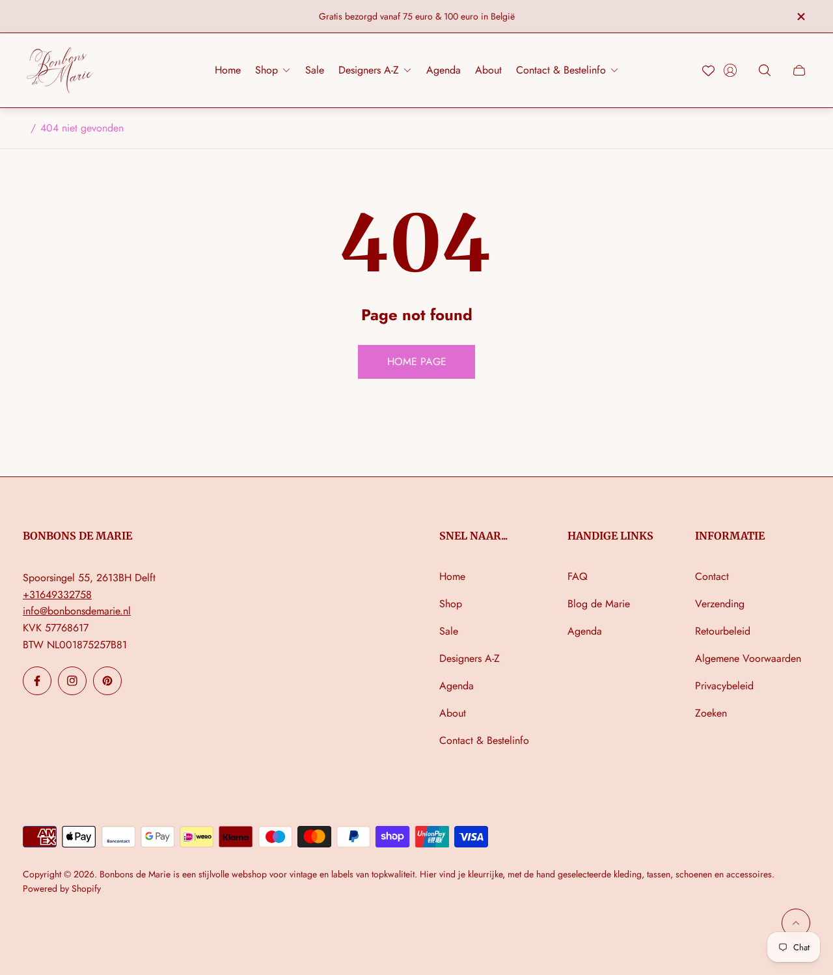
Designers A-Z (469, 658)
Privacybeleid (724, 685)
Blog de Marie (598, 603)
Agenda (456, 685)
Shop (450, 603)
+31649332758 (57, 594)
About (452, 713)
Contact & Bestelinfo (484, 740)
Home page (416, 361)
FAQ (577, 576)
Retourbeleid (722, 631)
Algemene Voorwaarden (748, 658)
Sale (448, 631)
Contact (712, 576)
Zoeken (711, 713)
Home (452, 576)
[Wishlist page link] (708, 70)
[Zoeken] (764, 70)
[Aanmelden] (730, 70)
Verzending (719, 603)
